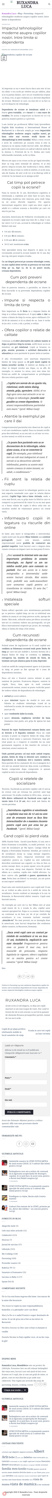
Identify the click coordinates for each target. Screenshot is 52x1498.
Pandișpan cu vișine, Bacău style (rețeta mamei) (27, 1197)
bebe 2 (13, 1457)
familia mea (10, 1468)
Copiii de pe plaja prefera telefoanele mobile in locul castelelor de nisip (13, 1032)
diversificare (14, 1465)
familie (22, 1468)
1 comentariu (17, 1181)
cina (46, 1457)
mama (10, 1472)
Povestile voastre (10, 1263)
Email (8, 1089)
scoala (15, 1476)
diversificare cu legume (27, 1465)
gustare (36, 1469)
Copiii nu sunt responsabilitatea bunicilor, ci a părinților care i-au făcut (22, 1308)
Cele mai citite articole (12, 1230)
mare (28, 1472)
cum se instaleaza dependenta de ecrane (22, 988)
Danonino (45, 1461)
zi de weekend (43, 1484)
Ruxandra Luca (26, 49)
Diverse (5, 1240)
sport (40, 1476)
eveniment (44, 1465)
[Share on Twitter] (28, 977)
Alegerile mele (8, 1226)
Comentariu (10, 1057)
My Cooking (7, 1253)
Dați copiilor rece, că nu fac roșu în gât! (25, 1339)
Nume (8, 1078)
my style (34, 1472)
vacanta (25, 1479)
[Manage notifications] (4, 1494)
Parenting (28, 13)
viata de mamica (23, 1484)
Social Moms (33, 1476)
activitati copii (7, 1452)
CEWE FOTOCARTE (39, 1457)
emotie (37, 1465)
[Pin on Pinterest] (33, 977)
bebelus (28, 1457)
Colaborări (7, 1235)
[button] (3, 4)
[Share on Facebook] (24, 977)
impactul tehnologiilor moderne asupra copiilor (24, 990)
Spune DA (6, 1281)
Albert (39, 1451)
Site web (8, 1100)
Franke (30, 1469)
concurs (6, 1461)
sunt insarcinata (14, 1479)
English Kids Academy (13, 127)
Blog (20, 13)
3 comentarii (17, 1201)
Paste (39, 1472)
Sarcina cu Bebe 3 (10, 1277)
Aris (5, 1456)
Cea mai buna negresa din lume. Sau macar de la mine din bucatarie (26, 1298)
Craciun (38, 1461)
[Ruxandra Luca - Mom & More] (26, 4)
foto (3, 968)
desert (5, 1464)
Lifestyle (6, 1249)
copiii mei (31, 1461)
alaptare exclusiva (26, 1452)
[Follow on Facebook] (19, 1144)
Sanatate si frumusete (12, 1272)
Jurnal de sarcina (10, 1244)
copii (25, 1461)
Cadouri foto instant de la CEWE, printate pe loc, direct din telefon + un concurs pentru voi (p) (29, 1208)
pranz (43, 1472)
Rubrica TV (7, 1267)
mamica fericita (19, 1472)
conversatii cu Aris (16, 1461)
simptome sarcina (23, 1476)
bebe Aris (20, 1457)
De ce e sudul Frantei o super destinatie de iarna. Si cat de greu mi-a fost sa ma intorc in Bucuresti (25, 1318)
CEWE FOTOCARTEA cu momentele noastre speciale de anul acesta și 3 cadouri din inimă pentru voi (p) (29, 1188)
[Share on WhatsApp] (19, 977)
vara (31, 1480)
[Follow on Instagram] (26, 1144)
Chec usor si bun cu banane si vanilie (24, 1329)
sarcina (9, 1475)
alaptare (15, 1452)
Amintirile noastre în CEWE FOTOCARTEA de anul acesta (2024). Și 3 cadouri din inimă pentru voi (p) (29, 1163)
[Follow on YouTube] (33, 1144)
